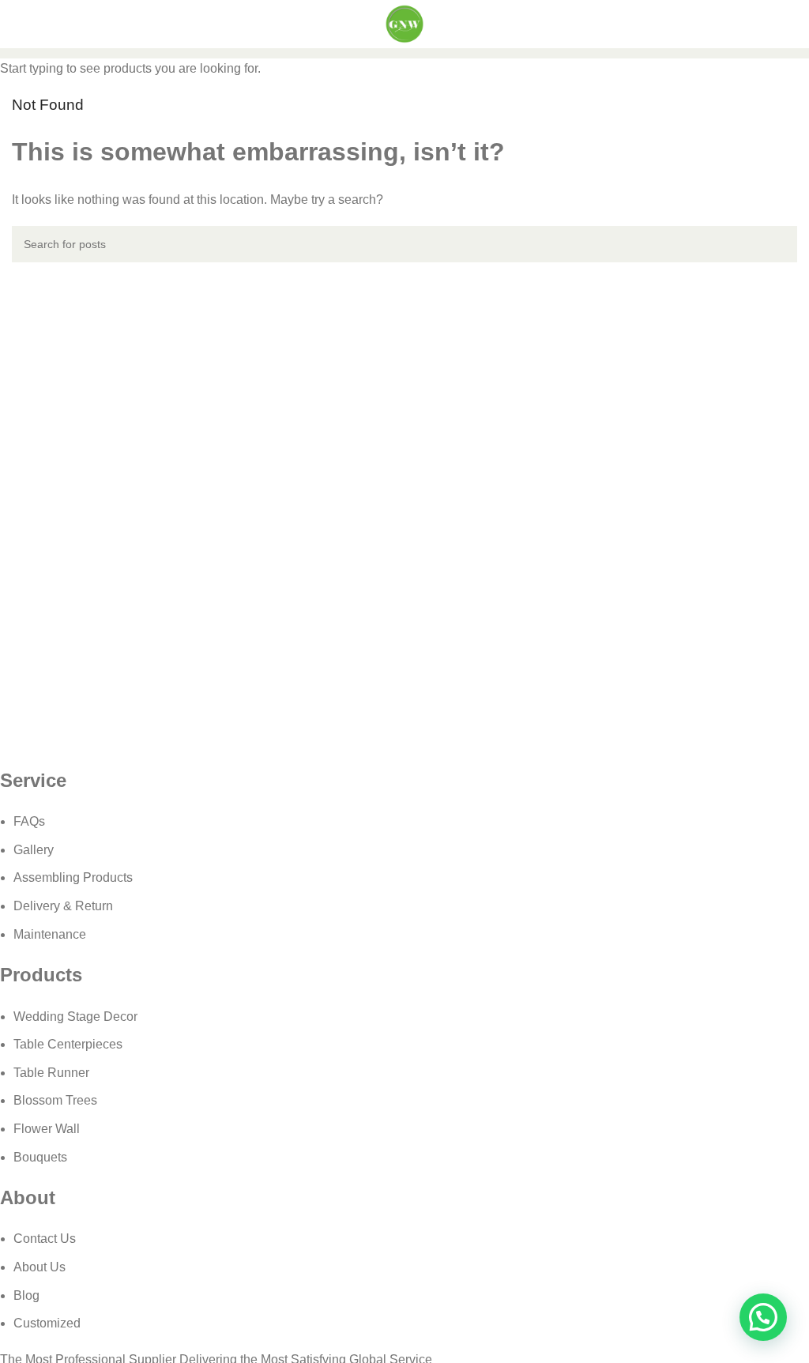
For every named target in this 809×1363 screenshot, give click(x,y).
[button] (763, 1317)
